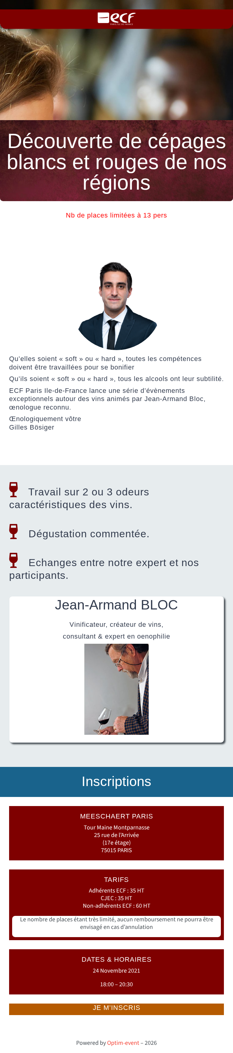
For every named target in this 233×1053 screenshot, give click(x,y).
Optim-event (123, 1043)
